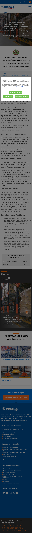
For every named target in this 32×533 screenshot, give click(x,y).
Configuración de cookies (16, 92)
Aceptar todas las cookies (21, 96)
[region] (16, 89)
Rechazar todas (8, 96)
